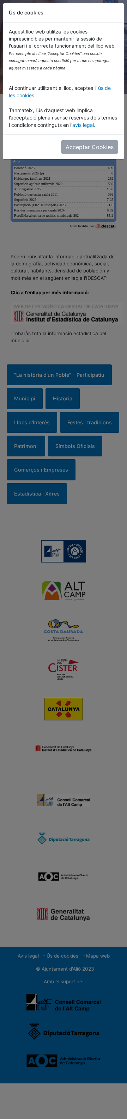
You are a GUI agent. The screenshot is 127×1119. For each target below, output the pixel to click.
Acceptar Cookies (90, 146)
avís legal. (83, 125)
